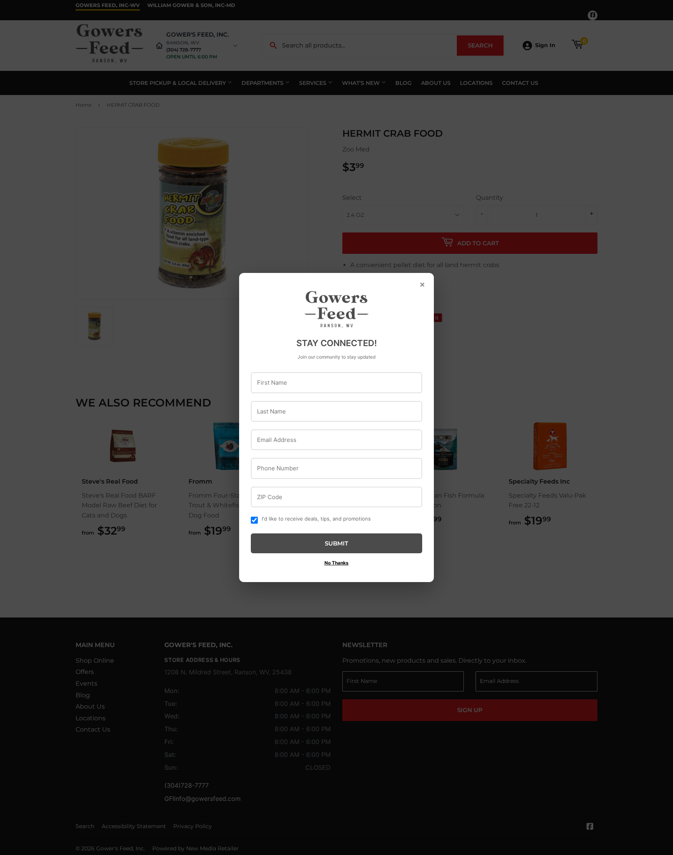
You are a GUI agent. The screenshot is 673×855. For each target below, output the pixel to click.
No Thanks (336, 563)
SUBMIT (336, 543)
